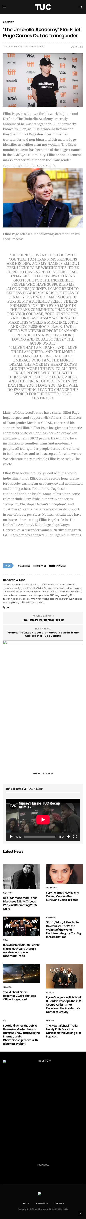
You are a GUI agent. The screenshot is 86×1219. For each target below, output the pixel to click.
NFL (5, 1021)
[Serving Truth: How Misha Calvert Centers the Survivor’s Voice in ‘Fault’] (64, 874)
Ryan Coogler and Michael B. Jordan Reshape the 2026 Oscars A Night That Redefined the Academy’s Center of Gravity (64, 1004)
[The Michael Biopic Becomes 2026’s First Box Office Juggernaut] (21, 973)
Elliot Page (39, 565)
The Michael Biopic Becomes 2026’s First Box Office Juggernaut (19, 995)
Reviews (51, 918)
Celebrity (8, 22)
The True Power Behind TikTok (43, 620)
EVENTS (50, 993)
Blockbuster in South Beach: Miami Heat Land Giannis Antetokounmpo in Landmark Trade (21, 950)
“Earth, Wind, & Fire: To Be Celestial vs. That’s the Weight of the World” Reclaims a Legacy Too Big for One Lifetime (63, 929)
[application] (43, 820)
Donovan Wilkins (13, 47)
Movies (7, 987)
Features (51, 888)
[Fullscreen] (75, 837)
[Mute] (68, 837)
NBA (5, 940)
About (26, 1203)
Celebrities (24, 565)
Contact (42, 1203)
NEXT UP (7, 893)
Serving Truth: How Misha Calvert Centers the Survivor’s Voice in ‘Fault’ (62, 896)
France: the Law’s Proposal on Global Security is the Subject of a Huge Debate (43, 634)
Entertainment (57, 565)
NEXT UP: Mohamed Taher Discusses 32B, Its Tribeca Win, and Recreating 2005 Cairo (20, 903)
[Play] (11, 837)
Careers (59, 1203)
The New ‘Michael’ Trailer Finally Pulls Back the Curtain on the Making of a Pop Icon (63, 1031)
